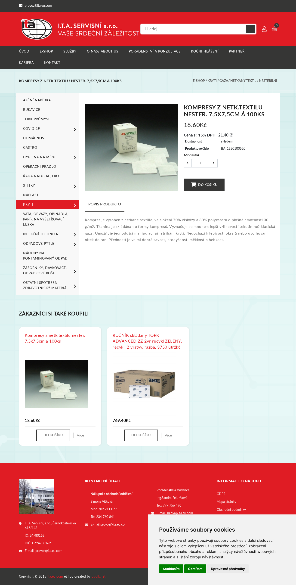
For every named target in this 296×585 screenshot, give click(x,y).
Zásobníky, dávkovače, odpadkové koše (45, 270)
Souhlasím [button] (171, 569)
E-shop (46, 51)
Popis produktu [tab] (104, 204)
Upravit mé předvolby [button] (228, 569)
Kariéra (26, 63)
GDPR (221, 494)
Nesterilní (268, 81)
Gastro (30, 147)
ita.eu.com (55, 576)
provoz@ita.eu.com (48, 551)
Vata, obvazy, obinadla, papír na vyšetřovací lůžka (45, 219)
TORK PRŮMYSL (36, 119)
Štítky (29, 185)
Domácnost (34, 138)
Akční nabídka (37, 100)
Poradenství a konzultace (155, 51)
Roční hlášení (205, 51)
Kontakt (52, 63)
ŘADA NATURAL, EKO (41, 176)
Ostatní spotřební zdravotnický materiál (45, 285)
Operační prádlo (39, 166)
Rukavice (31, 109)
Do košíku (207, 185)
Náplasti (31, 195)
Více (80, 435)
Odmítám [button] (195, 569)
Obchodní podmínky (231, 509)
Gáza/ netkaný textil (237, 81)
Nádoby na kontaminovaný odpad (45, 256)
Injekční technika (40, 234)
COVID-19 (31, 128)
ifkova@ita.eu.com (180, 513)
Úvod (24, 51)
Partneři (237, 51)
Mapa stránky (226, 502)
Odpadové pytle (38, 243)
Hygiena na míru (39, 157)
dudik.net (99, 576)
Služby (70, 51)
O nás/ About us (103, 51)
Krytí (212, 81)
